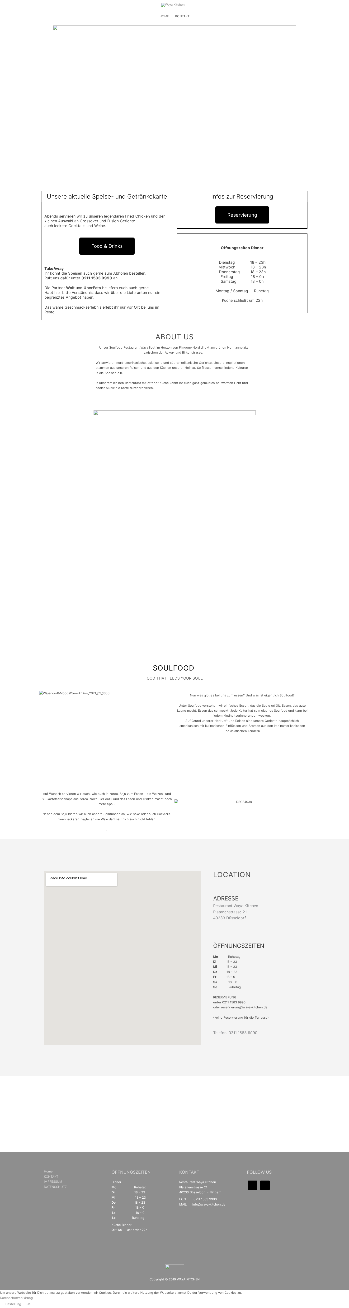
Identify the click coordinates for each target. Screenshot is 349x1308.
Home (48, 1171)
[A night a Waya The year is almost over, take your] (294, 1136)
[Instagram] (265, 1185)
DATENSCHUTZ (55, 1187)
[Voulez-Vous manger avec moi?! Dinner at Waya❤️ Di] (54, 1123)
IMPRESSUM (53, 1181)
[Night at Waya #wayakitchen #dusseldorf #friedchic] (268, 1121)
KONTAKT (182, 16)
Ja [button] (28, 1304)
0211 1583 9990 (96, 278)
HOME (164, 16)
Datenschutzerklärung (16, 1298)
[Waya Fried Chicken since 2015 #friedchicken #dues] (161, 1118)
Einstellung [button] (13, 1304)
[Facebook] (252, 1185)
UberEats (92, 287)
